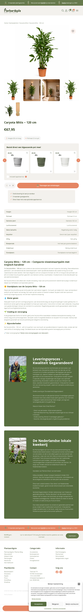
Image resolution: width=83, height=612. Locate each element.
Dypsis (6, 576)
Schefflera (7, 580)
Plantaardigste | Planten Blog (13, 552)
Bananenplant (8, 572)
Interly (11, 591)
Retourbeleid (60, 556)
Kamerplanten (13, 23)
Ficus (5, 578)
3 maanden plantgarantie (16, 3)
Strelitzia (7, 582)
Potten (32, 558)
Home (6, 23)
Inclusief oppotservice (17, 177)
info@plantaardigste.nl (37, 578)
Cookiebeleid (48, 608)
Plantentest (59, 554)
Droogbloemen (34, 560)
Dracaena (7, 574)
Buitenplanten (34, 554)
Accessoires (34, 552)
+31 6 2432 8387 (35, 576)
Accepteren (38, 604)
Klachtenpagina (61, 552)
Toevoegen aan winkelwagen (49, 185)
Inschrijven (72, 536)
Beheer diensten (36, 599)
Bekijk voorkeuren (72, 604)
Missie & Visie (8, 556)
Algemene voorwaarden (59, 608)
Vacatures (7, 560)
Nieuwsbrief (8, 554)
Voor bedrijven (8, 563)
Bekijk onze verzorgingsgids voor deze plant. (35, 333)
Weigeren (55, 604)
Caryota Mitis (23, 23)
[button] (79, 584)
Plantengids (8, 558)
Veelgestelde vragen (62, 558)
